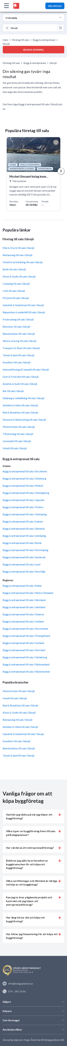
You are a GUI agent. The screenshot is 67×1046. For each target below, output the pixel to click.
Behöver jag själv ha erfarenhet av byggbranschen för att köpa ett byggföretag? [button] (27, 864)
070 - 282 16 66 (17, 991)
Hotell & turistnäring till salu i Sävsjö (23, 262)
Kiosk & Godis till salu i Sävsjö (19, 276)
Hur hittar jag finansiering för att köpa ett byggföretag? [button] (32, 935)
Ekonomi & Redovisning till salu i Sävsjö (24, 419)
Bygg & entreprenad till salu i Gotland (23, 642)
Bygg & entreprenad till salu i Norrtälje (24, 571)
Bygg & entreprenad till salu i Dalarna (23, 614)
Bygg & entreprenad (44, 39)
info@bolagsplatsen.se (20, 983)
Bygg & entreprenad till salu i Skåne (22, 585)
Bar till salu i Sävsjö (13, 390)
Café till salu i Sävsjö (14, 290)
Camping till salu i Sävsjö (16, 283)
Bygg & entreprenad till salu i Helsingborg (26, 492)
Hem (5, 39)
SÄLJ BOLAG (55, 6)
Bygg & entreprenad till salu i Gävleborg (25, 657)
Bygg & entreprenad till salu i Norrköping (25, 550)
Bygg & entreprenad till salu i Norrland (24, 650)
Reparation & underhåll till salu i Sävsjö (24, 312)
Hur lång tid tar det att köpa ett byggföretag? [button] (25, 919)
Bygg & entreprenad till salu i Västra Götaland (28, 592)
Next (61, 171)
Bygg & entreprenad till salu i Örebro (23, 507)
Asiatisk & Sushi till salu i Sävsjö (20, 383)
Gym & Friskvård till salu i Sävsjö (21, 376)
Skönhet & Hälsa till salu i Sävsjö (20, 405)
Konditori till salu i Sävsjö (16, 362)
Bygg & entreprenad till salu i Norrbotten (25, 628)
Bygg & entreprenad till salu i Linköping (24, 535)
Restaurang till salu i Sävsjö (17, 254)
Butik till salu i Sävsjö (14, 269)
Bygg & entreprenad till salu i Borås (22, 542)
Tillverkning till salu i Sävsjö (18, 433)
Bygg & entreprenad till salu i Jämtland (24, 607)
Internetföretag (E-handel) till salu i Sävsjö (26, 369)
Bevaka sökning (33, 49)
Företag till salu (20, 39)
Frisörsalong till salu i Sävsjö (18, 319)
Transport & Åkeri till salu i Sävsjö (21, 348)
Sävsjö (53, 62)
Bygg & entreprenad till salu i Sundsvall (24, 557)
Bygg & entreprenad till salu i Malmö (23, 485)
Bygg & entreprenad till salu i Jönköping (25, 514)
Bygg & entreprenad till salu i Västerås (24, 528)
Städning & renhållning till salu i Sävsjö (23, 398)
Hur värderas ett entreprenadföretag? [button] (30, 847)
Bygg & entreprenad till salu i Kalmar (23, 521)
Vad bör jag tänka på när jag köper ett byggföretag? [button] (29, 816)
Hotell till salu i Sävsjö (15, 448)
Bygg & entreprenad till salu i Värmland (24, 599)
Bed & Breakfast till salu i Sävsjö (20, 412)
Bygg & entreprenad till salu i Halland (23, 621)
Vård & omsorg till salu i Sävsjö (19, 340)
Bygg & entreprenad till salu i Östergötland (26, 635)
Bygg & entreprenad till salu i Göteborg (24, 478)
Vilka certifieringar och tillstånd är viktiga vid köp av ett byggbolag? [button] (31, 882)
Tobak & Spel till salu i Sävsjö (18, 355)
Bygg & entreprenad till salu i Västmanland (26, 664)
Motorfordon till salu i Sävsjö (19, 426)
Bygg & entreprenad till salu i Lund (21, 564)
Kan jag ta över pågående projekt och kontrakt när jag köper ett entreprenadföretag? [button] (29, 901)
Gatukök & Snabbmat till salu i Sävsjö (23, 305)
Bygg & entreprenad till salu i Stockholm (25, 471)
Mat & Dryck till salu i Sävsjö (18, 247)
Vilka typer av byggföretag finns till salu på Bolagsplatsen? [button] (30, 833)
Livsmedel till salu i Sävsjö (17, 441)
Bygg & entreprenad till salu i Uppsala (23, 499)
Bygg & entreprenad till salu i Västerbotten (26, 671)
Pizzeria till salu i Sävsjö (16, 297)
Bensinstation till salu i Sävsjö (19, 333)
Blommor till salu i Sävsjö (16, 326)
